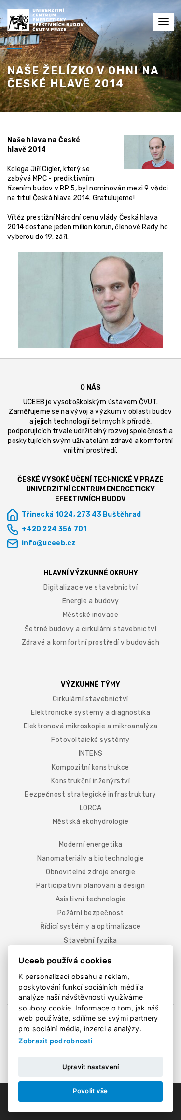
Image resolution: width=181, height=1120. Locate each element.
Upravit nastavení (90, 1067)
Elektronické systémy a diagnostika (90, 713)
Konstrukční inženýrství (90, 781)
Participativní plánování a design (90, 886)
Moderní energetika (91, 844)
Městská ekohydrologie (91, 822)
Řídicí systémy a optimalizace (90, 926)
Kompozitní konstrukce (90, 767)
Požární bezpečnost (90, 913)
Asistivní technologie (91, 899)
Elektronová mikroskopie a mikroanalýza (91, 726)
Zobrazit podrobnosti (55, 1041)
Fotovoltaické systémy (90, 740)
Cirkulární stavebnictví (90, 699)
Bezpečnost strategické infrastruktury (90, 794)
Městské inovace (91, 615)
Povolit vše (90, 1091)
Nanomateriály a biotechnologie (90, 858)
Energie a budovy (90, 601)
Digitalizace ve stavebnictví (90, 588)
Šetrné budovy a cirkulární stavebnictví (91, 629)
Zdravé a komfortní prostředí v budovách (91, 642)
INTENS (91, 753)
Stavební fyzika (90, 940)
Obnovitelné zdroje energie (90, 872)
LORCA (91, 808)
